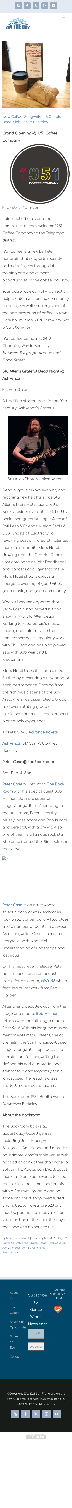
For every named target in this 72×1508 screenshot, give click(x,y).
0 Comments (37, 1247)
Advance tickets (43, 732)
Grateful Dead (38, 1243)
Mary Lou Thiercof (17, 1238)
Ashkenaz (11, 743)
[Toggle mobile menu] (64, 19)
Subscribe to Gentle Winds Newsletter (36, 1309)
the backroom (18, 1247)
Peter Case (12, 784)
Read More (9, 1252)
